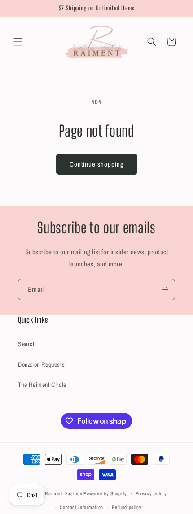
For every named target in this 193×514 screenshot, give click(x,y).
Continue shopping (97, 164)
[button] (18, 41)
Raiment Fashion (64, 493)
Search (27, 344)
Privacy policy (151, 493)
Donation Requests (41, 364)
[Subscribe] (165, 289)
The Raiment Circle (42, 385)
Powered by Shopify (105, 493)
